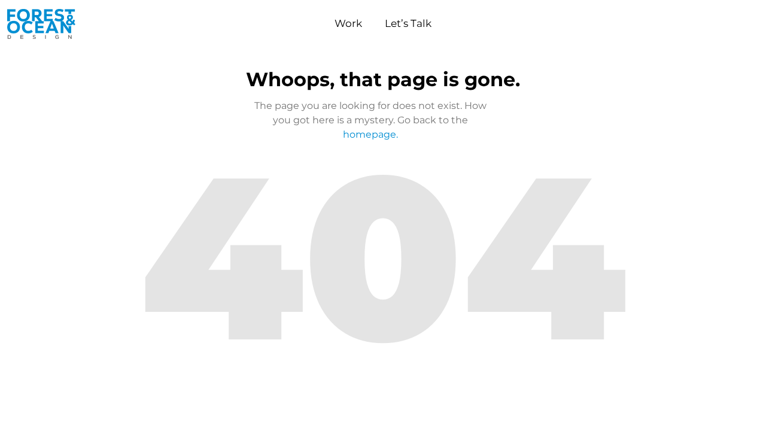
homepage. (370, 134)
